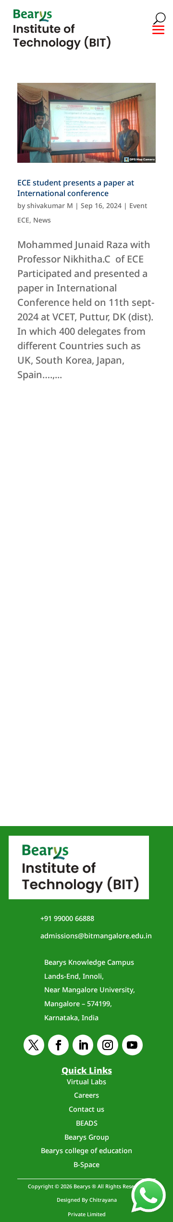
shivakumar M (50, 205)
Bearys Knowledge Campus (89, 990)
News (42, 219)
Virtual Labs (86, 1081)
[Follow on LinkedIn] (83, 1045)
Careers (86, 1095)
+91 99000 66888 (67, 918)
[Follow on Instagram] (107, 1045)
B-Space (86, 1164)
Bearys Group (86, 1137)
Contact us (86, 1109)
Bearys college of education (86, 1150)
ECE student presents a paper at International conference (75, 187)
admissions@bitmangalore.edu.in (96, 935)
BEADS (87, 1123)
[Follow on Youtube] (132, 1045)
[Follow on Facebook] (58, 1045)
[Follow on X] (34, 1045)
